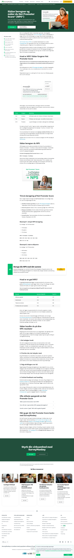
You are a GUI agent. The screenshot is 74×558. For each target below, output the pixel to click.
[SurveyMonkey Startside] (7, 2)
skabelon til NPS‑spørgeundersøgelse (37, 421)
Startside (4, 4)
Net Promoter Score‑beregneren (42, 419)
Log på (61, 1)
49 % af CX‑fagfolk (38, 34)
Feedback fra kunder (31, 4)
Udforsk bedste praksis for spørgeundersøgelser (16, 4)
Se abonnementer (42, 454)
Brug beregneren (61, 269)
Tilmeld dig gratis (67, 1)
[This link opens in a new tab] (60, 542)
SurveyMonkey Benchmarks (25, 317)
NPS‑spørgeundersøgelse (37, 67)
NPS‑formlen (22, 139)
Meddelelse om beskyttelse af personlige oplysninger (55, 550)
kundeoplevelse (23, 43)
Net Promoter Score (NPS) (25, 41)
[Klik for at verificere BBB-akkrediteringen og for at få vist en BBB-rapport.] (24, 554)
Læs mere (6, 495)
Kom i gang (12, 27)
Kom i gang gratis (32, 430)
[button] (37, 401)
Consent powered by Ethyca (67, 556)
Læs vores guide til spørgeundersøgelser (23, 27)
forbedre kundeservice (24, 381)
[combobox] (5, 542)
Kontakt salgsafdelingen (55, 1)
